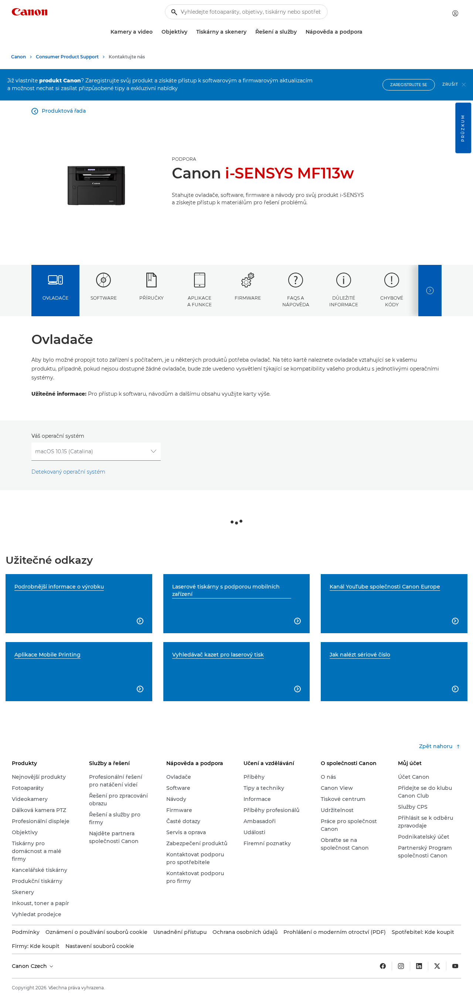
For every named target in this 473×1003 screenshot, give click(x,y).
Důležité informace (343, 301)
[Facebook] (383, 966)
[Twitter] (437, 966)
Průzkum (462, 128)
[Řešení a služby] (300, 32)
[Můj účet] (455, 13)
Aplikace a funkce (199, 301)
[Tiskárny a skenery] (249, 32)
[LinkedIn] (419, 966)
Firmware (248, 298)
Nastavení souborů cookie (99, 946)
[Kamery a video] (156, 32)
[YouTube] (455, 966)
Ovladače (55, 298)
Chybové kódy (391, 301)
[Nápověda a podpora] (365, 32)
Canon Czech (30, 966)
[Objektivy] (190, 32)
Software (104, 298)
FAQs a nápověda (295, 301)
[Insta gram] (401, 966)
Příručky (151, 298)
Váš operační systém (57, 436)
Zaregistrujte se (408, 84)
